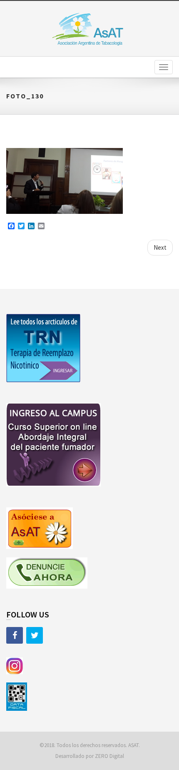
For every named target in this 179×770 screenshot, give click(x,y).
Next (160, 247)
